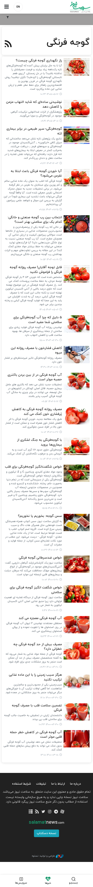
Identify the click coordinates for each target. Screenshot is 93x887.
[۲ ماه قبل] (77, 108)
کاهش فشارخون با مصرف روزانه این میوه (36, 350)
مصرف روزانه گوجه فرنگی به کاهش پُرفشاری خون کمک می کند (37, 411)
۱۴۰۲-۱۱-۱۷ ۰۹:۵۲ (50, 401)
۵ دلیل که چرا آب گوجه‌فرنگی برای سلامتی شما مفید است (37, 319)
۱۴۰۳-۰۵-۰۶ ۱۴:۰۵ (49, 309)
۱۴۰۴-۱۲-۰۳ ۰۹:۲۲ (49, 163)
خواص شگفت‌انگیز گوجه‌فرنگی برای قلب (33, 467)
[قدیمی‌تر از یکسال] (77, 177)
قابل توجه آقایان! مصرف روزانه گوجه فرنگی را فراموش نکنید (36, 269)
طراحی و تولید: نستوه (43, 856)
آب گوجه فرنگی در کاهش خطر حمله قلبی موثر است (36, 734)
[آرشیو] (30, 812)
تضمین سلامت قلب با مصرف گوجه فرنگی (37, 707)
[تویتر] (43, 812)
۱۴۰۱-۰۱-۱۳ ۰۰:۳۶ (49, 550)
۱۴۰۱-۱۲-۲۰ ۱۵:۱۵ (50, 508)
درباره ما (75, 784)
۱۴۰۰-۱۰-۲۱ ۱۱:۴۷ (50, 610)
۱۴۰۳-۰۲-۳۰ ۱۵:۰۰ (49, 340)
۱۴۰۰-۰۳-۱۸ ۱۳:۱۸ (49, 755)
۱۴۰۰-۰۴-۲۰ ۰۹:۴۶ (49, 667)
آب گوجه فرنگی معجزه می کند (40, 618)
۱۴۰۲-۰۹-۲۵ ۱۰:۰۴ (49, 459)
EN (18, 7)
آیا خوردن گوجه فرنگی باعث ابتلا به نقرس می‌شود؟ (36, 173)
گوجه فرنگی (68, 43)
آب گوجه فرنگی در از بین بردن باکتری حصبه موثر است (35, 377)
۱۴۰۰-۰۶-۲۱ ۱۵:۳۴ (49, 636)
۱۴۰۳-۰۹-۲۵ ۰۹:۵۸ (48, 209)
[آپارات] (62, 812)
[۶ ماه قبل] (77, 135)
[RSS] (8, 44)
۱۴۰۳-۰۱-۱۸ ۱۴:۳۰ (49, 367)
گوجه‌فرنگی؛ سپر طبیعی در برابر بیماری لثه (34, 131)
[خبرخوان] (37, 812)
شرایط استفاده (21, 784)
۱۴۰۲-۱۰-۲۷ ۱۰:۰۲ (49, 432)
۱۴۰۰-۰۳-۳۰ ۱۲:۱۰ (49, 697)
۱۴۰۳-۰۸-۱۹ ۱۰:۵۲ (49, 259)
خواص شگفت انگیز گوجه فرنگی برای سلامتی (36, 589)
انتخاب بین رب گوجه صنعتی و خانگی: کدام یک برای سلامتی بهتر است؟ (35, 219)
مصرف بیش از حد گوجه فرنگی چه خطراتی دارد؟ (37, 646)
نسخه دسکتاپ (46, 833)
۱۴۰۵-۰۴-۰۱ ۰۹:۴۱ (49, 121)
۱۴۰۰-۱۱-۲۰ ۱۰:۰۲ (50, 579)
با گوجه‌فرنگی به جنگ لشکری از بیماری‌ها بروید (39, 442)
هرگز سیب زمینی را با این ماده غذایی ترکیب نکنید (35, 677)
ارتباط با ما (58, 784)
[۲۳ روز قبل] (77, 67)
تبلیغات (41, 784)
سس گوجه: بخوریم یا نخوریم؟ (40, 516)
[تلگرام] (56, 812)
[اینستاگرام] (49, 812)
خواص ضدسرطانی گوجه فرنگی (40, 558)
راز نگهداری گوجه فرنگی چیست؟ (39, 60)
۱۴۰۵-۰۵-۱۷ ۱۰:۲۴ (49, 94)
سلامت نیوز (69, 7)
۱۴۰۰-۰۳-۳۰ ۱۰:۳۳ (48, 724)
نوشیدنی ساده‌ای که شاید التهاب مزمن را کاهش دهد (34, 104)
